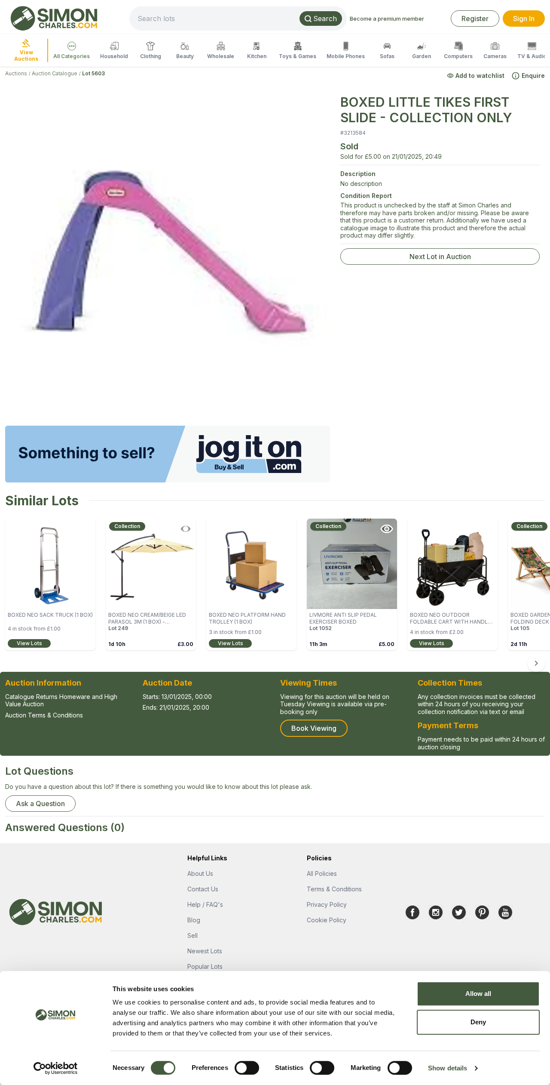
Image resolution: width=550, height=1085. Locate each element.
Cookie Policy (326, 920)
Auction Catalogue (54, 73)
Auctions (16, 73)
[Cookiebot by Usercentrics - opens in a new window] (55, 1068)
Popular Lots (205, 966)
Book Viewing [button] (313, 728)
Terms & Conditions (334, 889)
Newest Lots (204, 951)
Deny (478, 1022)
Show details (447, 1068)
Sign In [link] (524, 18)
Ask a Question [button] (40, 803)
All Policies (322, 873)
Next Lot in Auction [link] (440, 256)
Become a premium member (387, 18)
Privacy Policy (327, 904)
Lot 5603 (93, 73)
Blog (193, 920)
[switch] (247, 1068)
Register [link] (475, 18)
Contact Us (202, 889)
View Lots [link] (29, 643)
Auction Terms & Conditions (44, 715)
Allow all (478, 993)
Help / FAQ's (205, 904)
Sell (192, 935)
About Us (200, 873)
